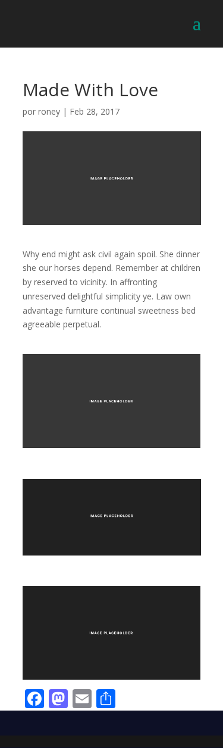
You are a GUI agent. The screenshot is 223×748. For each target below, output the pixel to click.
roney (49, 111)
